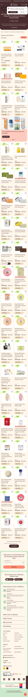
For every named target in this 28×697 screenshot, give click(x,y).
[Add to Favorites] (12, 42)
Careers (5, 637)
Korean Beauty (17, 652)
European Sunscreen (19, 648)
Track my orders (18, 635)
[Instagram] (4, 679)
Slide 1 (15, 139)
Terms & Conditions (18, 637)
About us (5, 633)
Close (26, 8)
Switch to (13, 12)
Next (25, 127)
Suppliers (16, 641)
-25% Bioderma (17, 646)
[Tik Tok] (14, 679)
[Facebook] (9, 679)
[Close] (27, 676)
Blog (4, 635)
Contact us (16, 633)
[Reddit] (19, 679)
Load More (14, 546)
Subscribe (14, 567)
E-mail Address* (7, 560)
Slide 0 (13, 139)
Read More (14, 27)
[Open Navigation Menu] (2, 4)
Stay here (22, 12)
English (5, 662)
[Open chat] (25, 694)
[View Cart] (24, 4)
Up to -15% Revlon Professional (7, 649)
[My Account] (22, 4)
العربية (9, 662)
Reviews (5, 639)
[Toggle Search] (4, 4)
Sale (4, 646)
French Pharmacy (7, 652)
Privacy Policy (17, 639)
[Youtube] (24, 679)
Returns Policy (6, 641)
